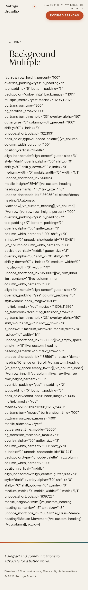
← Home (15, 42)
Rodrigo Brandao (64, 15)
